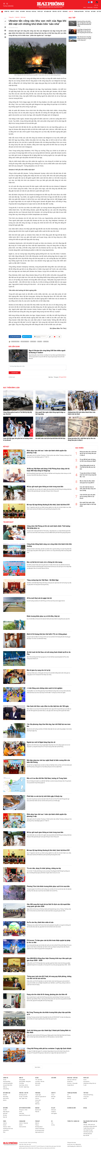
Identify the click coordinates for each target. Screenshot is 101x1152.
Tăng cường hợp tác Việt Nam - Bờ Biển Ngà (42, 580)
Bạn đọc (37, 1107)
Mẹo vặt (5, 1117)
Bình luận (23, 17)
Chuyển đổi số (70, 1085)
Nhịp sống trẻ (6, 1111)
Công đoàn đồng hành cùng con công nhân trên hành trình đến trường (49, 545)
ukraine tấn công (15, 341)
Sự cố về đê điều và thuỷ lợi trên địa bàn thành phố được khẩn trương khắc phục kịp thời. (48, 618)
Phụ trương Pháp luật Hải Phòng (90, 1122)
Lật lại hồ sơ (6, 1130)
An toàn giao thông (39, 1130)
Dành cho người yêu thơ (40, 1096)
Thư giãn (37, 1102)
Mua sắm (5, 1113)
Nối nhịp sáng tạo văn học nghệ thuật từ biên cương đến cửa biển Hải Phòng (48, 761)
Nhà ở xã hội (6, 1098)
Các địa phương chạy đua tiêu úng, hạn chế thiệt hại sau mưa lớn (48, 725)
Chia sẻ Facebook (15, 336)
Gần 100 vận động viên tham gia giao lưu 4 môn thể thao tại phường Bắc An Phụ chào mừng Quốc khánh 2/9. (48, 657)
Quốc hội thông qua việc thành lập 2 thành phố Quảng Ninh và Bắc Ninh (49, 1031)
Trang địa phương (79, 11)
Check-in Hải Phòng (39, 1128)
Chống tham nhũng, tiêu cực (89, 1083)
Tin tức (4, 1079)
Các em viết (37, 1100)
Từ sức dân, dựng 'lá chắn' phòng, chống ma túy (44, 868)
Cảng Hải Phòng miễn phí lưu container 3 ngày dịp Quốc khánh (49, 1048)
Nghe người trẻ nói (39, 1132)
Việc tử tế (37, 1085)
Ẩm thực (5, 1115)
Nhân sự (5, 1087)
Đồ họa (85, 1107)
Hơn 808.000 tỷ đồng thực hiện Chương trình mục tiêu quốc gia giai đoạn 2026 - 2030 (49, 959)
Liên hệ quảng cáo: (71, 1146)
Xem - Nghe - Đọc (23, 1098)
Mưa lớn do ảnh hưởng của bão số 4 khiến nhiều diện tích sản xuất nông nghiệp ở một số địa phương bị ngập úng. (49, 729)
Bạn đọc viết (38, 1109)
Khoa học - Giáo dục (31, 11)
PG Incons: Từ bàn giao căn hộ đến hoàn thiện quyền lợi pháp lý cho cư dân (48, 941)
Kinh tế (12, 11)
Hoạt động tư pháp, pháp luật (90, 1126)
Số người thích (62, 377)
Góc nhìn (22, 11)
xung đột (40, 341)
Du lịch (53, 1107)
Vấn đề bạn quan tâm (88, 1131)
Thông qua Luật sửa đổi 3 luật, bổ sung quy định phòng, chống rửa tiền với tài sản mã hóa (49, 977)
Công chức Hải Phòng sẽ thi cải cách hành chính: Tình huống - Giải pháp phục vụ (49, 527)
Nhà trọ (4, 1100)
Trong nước (86, 1096)
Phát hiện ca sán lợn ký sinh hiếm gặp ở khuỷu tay (44, 796)
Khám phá (53, 1109)
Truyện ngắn (38, 1094)
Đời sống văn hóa (23, 1094)
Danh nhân (21, 1113)
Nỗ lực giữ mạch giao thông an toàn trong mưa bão (45, 487)
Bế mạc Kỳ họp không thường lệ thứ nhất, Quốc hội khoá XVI (48, 505)
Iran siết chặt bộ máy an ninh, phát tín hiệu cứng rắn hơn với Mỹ (88, 488)
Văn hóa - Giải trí (56, 11)
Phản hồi (37, 1111)
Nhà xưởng (5, 1096)
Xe (51, 1121)
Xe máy (53, 1124)
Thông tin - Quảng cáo (73, 1121)
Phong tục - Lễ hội (23, 1109)
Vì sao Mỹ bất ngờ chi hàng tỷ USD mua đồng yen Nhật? (88, 460)
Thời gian (56, 377)
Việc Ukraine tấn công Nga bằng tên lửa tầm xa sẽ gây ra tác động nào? (84, 38)
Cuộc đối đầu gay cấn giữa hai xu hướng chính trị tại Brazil (18, 439)
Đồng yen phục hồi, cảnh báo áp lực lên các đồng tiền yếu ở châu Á (81, 439)
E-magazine (90, 7)
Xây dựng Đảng (6, 1081)
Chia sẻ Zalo (28, 336)
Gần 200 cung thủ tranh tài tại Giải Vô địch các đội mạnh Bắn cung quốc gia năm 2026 (48, 905)
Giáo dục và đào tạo (71, 1079)
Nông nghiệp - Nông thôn (25, 1081)
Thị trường (21, 1083)
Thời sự (37, 1124)
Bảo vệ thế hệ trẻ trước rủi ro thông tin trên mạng (44, 562)
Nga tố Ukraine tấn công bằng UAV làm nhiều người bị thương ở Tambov (47, 351)
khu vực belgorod (24, 341)
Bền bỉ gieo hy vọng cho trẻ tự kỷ (38, 670)
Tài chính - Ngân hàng (24, 1087)
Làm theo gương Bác (8, 1083)
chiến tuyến (33, 341)
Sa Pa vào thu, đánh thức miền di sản (40, 922)
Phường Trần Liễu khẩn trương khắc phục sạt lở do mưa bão (48, 886)
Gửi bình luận (14, 372)
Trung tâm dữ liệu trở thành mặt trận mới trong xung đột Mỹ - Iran (88, 474)
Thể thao (87, 11)
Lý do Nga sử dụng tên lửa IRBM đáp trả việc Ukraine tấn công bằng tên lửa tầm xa (84, 31)
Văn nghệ (65, 11)
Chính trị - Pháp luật (23, 1123)
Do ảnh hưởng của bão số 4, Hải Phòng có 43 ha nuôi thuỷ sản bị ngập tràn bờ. (46, 600)
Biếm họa (37, 1103)
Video (84, 7)
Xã (67, 1094)
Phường (69, 1096)
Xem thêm (37, 1067)
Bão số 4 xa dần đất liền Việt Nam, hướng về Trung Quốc (47, 778)
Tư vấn (84, 1085)
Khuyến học (70, 1081)
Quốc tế (71, 11)
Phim (4, 1132)
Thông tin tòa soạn (71, 1142)
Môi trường (37, 1083)
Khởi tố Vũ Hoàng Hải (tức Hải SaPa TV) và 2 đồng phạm (47, 634)
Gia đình (5, 1109)
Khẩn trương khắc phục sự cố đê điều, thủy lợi (43, 616)
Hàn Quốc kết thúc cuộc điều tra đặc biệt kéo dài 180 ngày (48, 706)
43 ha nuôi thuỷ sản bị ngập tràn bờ (39, 598)
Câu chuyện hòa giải (87, 1130)
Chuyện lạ (53, 1111)
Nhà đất (5, 1094)
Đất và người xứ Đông (24, 1107)
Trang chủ (11, 17)
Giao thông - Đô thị (23, 1085)
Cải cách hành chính (7, 1085)
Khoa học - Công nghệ (72, 1083)
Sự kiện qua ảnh (71, 1107)
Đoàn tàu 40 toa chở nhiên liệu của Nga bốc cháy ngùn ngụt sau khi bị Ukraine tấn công (84, 24)
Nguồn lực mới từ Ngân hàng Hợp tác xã (41, 742)
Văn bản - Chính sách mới (89, 1124)
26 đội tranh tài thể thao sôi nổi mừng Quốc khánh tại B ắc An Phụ (49, 653)
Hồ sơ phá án (86, 1081)
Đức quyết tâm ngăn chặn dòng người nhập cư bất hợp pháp (50, 413)
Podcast (96, 7)
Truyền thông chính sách (88, 1128)
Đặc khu (69, 1098)
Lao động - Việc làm (39, 1081)
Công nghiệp (22, 1079)
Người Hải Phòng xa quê (24, 1115)
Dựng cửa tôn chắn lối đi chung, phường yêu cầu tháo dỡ (47, 994)
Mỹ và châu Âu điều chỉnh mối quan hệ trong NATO (87, 481)
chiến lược (46, 341)
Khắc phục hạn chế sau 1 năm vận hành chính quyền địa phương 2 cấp (47, 452)
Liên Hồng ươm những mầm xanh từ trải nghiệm (45, 688)
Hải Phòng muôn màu (8, 1128)
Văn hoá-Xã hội (22, 1126)
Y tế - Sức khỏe (38, 1079)
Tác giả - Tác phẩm (23, 1096)
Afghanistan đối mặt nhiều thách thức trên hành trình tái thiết (81, 413)
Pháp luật (40, 11)
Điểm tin (37, 1123)
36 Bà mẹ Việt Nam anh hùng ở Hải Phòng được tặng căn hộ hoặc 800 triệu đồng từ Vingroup (48, 470)
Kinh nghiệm (54, 1113)
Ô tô (52, 1123)
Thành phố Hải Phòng (88, 1094)
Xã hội (17, 11)
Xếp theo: (50, 377)
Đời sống (93, 11)
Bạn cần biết (86, 1135)
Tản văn (37, 1098)
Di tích (20, 1111)
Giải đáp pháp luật (87, 1133)
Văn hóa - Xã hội (6, 1126)
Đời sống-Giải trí (38, 1126)
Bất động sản (47, 11)
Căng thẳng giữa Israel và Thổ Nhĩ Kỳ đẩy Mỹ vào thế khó (17, 413)
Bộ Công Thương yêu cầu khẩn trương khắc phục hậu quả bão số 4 (49, 1013)
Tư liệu (52, 1098)
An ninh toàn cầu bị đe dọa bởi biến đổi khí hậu (50, 438)
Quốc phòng (6, 1088)
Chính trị (6, 11)
